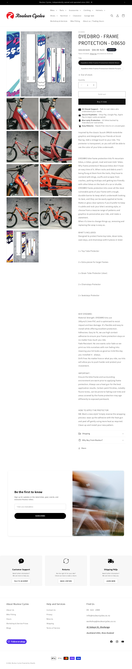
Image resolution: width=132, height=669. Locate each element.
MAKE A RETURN (66, 581)
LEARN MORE (110, 581)
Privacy (49, 614)
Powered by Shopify (28, 663)
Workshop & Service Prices (17, 623)
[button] (53, 10)
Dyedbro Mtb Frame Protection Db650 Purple (102, 69)
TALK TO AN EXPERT (21, 581)
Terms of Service (53, 628)
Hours (8, 619)
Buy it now (102, 101)
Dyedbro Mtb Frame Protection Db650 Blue (101, 63)
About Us (10, 610)
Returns (50, 619)
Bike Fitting (11, 614)
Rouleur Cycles (17, 663)
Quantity (81, 80)
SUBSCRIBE (40, 516)
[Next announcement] (124, 2)
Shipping (93, 54)
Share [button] (83, 448)
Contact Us (51, 610)
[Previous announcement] (7, 2)
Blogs (8, 628)
